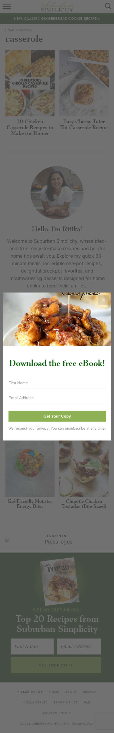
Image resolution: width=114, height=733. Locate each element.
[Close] (103, 300)
